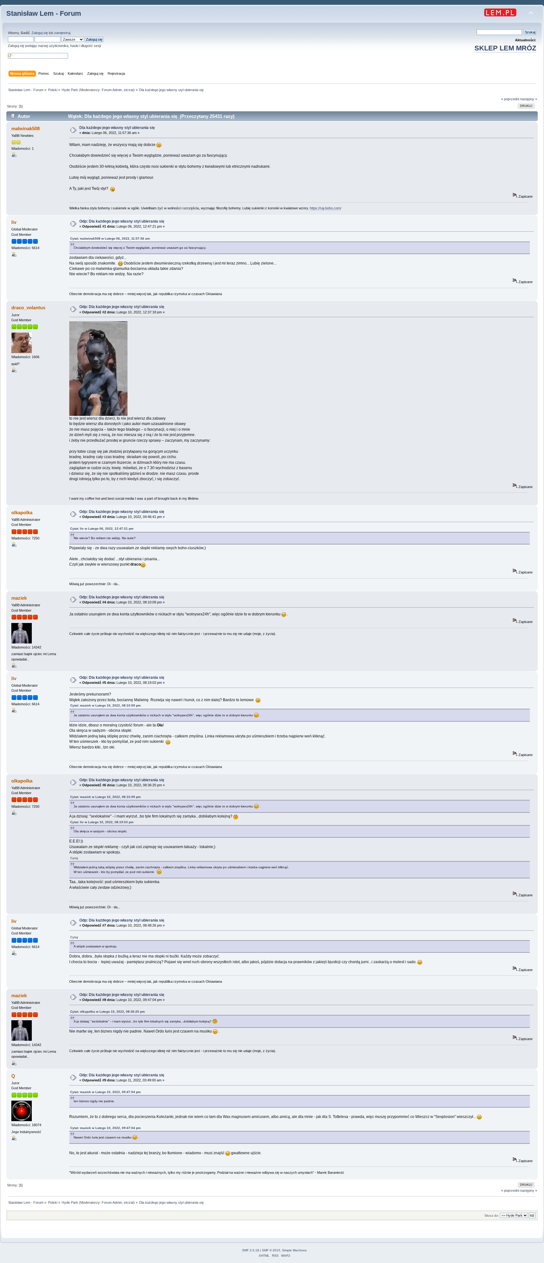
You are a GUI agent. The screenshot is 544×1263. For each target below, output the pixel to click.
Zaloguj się (39, 33)
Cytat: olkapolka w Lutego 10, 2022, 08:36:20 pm (107, 1011)
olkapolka (21, 512)
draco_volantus (28, 307)
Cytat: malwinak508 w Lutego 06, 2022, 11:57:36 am (110, 238)
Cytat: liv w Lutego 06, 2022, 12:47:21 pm (101, 528)
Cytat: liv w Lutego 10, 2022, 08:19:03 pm (101, 822)
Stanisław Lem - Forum (43, 13)
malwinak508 (25, 128)
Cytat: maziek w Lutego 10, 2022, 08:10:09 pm (105, 705)
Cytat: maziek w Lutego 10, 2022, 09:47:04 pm (105, 1092)
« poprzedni (510, 99)
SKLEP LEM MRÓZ (505, 48)
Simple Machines (294, 1250)
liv (13, 222)
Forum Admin (112, 90)
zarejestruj (62, 33)
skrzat (128, 90)
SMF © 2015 (271, 1250)
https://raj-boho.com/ (325, 208)
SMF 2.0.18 (250, 1250)
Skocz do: (491, 1215)
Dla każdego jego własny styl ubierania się (117, 127)
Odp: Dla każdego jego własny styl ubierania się (121, 221)
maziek (19, 598)
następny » (528, 99)
